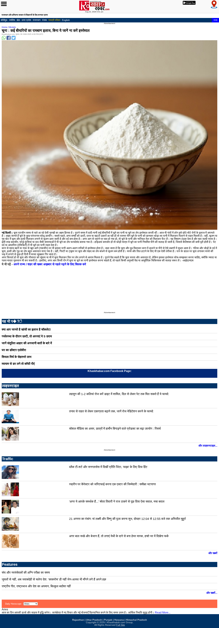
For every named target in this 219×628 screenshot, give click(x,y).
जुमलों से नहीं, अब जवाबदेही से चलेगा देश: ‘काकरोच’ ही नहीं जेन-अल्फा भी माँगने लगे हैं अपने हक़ (54, 579)
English (66, 20)
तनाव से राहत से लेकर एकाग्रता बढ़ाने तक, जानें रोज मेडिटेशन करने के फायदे (111, 411)
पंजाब (44, 20)
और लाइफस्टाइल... (207, 445)
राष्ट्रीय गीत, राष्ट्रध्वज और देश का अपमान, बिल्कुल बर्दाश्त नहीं (36, 586)
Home (4, 27)
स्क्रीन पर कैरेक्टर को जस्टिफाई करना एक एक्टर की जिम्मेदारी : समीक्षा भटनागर (112, 484)
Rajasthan (78, 620)
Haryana (119, 620)
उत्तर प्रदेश (26, 20)
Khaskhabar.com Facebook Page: (110, 371)
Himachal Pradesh (136, 620)
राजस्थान (37, 20)
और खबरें (212, 553)
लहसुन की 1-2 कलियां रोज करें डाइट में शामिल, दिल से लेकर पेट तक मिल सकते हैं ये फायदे (118, 394)
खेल (18, 20)
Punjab (108, 620)
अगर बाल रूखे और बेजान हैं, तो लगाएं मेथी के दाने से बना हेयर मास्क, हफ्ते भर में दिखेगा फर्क (119, 536)
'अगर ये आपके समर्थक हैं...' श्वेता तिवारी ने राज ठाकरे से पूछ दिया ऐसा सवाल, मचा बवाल (116, 501)
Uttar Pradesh (94, 620)
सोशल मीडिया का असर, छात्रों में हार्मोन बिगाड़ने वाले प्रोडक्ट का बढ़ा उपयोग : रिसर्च (115, 428)
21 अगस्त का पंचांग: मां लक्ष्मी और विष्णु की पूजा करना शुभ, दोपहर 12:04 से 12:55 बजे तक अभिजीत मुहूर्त (127, 519)
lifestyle (12, 27)
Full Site (120, 625)
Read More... (162, 612)
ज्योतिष (12, 20)
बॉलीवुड (4, 20)
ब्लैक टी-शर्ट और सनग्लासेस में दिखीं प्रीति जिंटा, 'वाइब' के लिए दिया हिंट (108, 467)
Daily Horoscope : (14, 603)
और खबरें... (211, 592)
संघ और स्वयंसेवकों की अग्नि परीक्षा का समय (26, 572)
